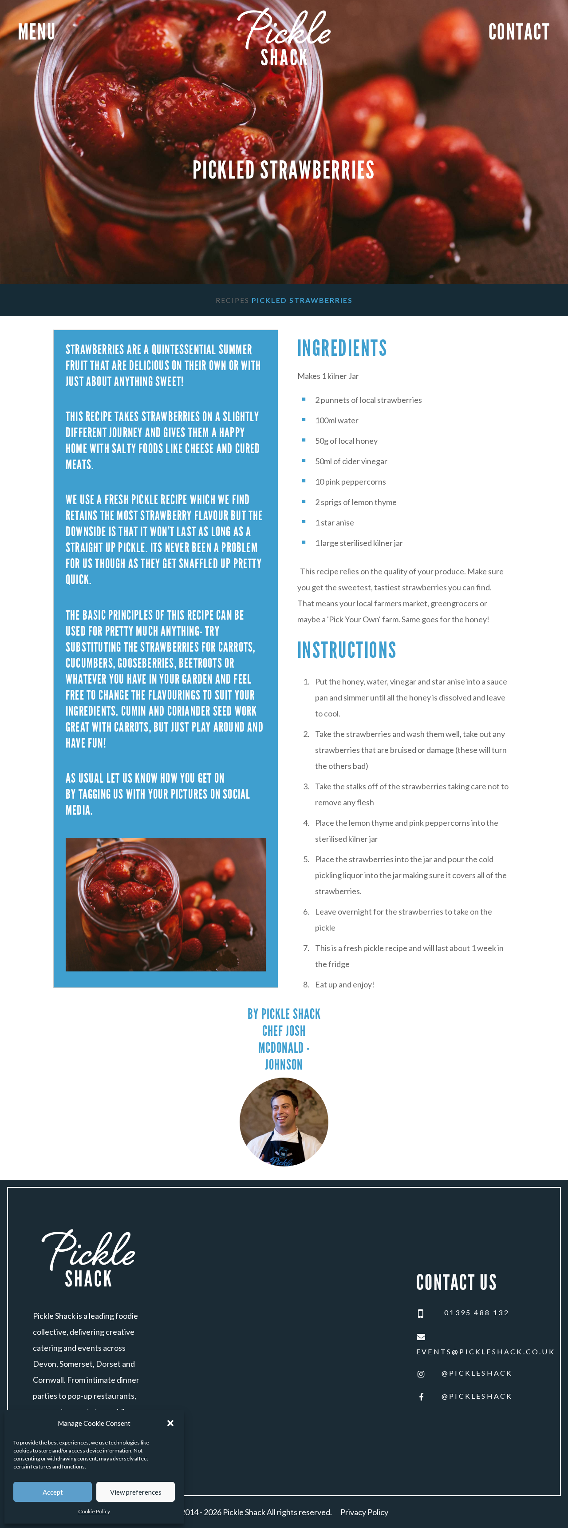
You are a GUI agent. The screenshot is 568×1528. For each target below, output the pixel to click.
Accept (53, 1492)
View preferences (136, 1492)
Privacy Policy (364, 1512)
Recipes (232, 300)
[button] (170, 1423)
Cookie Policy (94, 1511)
